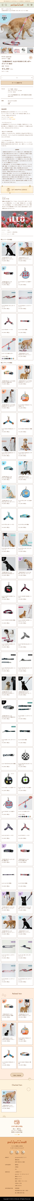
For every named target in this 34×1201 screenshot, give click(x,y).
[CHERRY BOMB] (9, 358)
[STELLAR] (11, 358)
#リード (9, 234)
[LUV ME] (4, 358)
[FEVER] (2, 358)
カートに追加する (17, 83)
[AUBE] (6, 358)
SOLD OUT (12, 773)
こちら (11, 117)
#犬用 (13, 234)
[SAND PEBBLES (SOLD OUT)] (13, 358)
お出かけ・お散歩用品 (12, 232)
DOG (9, 58)
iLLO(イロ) (8, 9)
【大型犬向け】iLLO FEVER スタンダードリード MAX (14, 10)
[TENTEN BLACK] (8, 358)
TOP (2, 9)
